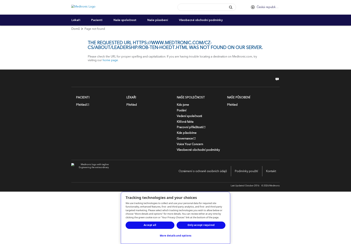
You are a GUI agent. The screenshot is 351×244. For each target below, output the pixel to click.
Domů (75, 28)
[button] (230, 7)
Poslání (181, 110)
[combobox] (201, 7)
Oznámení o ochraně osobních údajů (203, 171)
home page (110, 60)
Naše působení (157, 20)
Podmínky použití (246, 171)
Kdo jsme (183, 104)
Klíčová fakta (185, 121)
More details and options (175, 235)
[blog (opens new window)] (276, 79)
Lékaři (75, 20)
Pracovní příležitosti (190, 127)
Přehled (81, 104)
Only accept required (201, 225)
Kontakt (271, 171)
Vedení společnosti (189, 116)
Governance (185, 138)
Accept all (150, 225)
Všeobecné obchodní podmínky (201, 20)
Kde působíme (187, 132)
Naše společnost (125, 20)
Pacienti (97, 20)
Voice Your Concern (190, 144)
